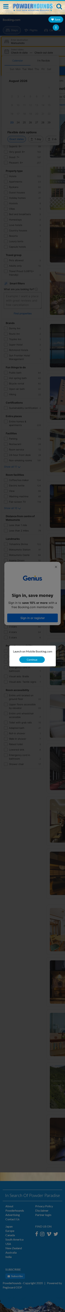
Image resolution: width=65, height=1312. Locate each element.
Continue (32, 659)
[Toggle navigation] (6, 6)
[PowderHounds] (32, 5)
